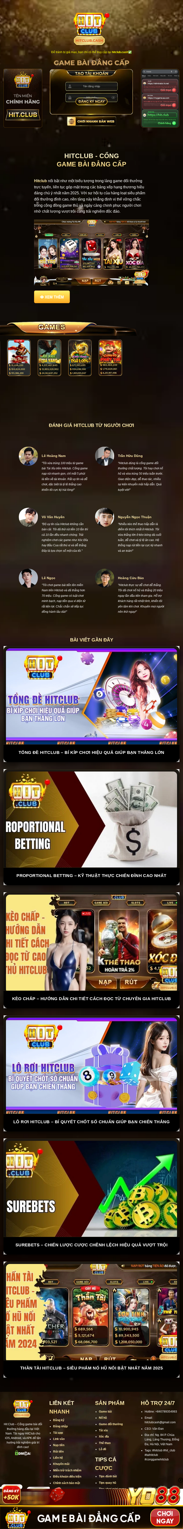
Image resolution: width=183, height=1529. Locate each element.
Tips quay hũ (107, 1466)
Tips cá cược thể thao (114, 1478)
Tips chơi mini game (112, 1472)
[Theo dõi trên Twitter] (32, 1446)
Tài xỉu (103, 1413)
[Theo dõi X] (26, 1446)
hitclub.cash (120, 52)
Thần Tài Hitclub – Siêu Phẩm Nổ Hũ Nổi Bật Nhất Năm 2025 (91, 1351)
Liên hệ (58, 1441)
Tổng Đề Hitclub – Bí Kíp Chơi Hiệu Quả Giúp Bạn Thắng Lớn (91, 735)
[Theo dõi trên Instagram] (13, 1446)
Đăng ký (58, 1403)
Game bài (105, 1394)
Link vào (59, 1422)
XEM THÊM (54, 297)
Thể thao (105, 1426)
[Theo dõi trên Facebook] (7, 1446)
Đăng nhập (60, 1409)
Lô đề (102, 1432)
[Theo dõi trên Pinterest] (23, 1454)
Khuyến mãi (61, 1447)
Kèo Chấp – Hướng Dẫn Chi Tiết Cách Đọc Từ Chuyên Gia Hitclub (91, 981)
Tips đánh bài (108, 1459)
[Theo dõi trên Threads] (38, 1446)
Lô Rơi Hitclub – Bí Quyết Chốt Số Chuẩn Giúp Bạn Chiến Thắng (91, 1105)
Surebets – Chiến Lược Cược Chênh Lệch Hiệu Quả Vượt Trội (91, 1228)
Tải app (58, 1415)
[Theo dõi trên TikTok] (20, 1446)
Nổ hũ (103, 1401)
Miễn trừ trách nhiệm (67, 1453)
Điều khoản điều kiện (67, 1459)
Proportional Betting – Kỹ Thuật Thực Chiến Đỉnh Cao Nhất (91, 858)
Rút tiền (58, 1434)
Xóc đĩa (104, 1419)
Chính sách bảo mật (66, 1466)
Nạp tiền (58, 1428)
